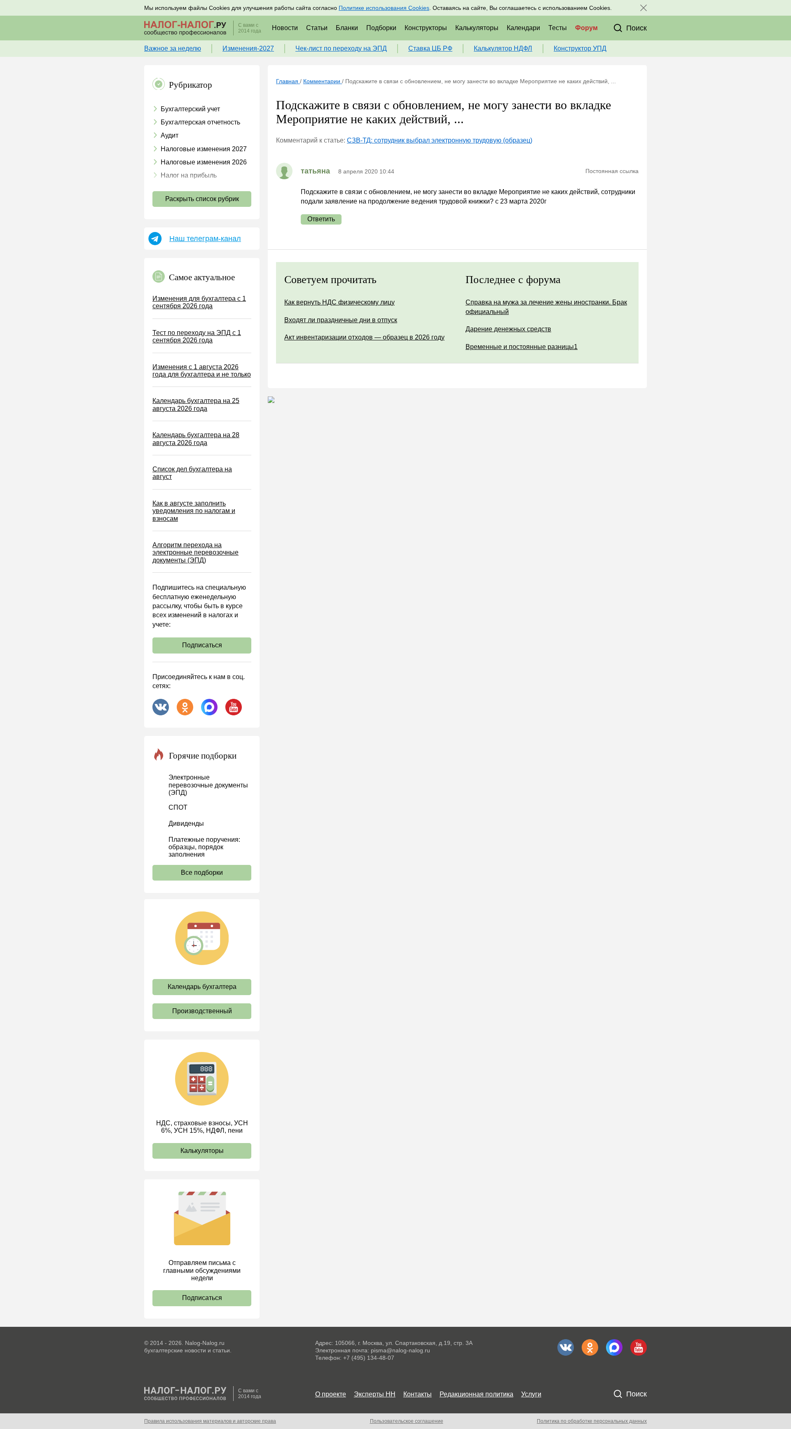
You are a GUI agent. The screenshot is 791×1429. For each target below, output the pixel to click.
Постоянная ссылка (612, 171)
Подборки (381, 27)
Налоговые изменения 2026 (204, 162)
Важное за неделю (172, 48)
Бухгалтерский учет (190, 108)
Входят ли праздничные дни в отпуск (340, 319)
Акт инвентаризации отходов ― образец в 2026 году (364, 337)
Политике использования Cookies (384, 8)
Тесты (557, 27)
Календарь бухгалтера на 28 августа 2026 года (195, 438)
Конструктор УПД (580, 48)
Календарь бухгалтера (202, 986)
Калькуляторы (476, 27)
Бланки (347, 27)
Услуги (531, 1394)
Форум (586, 27)
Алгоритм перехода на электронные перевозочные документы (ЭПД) (195, 552)
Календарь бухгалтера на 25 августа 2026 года (195, 404)
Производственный (202, 1010)
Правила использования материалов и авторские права (210, 1421)
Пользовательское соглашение (406, 1421)
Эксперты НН (375, 1394)
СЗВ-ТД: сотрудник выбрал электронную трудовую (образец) (439, 140)
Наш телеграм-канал (205, 238)
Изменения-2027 (248, 48)
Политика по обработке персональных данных (592, 1421)
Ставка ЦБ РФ (430, 48)
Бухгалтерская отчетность (200, 122)
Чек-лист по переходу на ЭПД (341, 48)
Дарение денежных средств (508, 329)
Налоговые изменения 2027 (204, 148)
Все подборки (202, 872)
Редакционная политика (476, 1394)
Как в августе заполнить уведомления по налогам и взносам (193, 511)
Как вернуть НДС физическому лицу (339, 302)
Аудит (169, 135)
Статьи (317, 27)
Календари (523, 27)
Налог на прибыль (189, 175)
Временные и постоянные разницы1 (522, 346)
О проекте (330, 1394)
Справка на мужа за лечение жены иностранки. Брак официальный (546, 307)
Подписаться (202, 645)
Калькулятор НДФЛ (503, 48)
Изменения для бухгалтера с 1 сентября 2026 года (199, 302)
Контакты (417, 1394)
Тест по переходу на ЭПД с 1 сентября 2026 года (196, 336)
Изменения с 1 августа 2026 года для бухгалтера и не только (201, 370)
